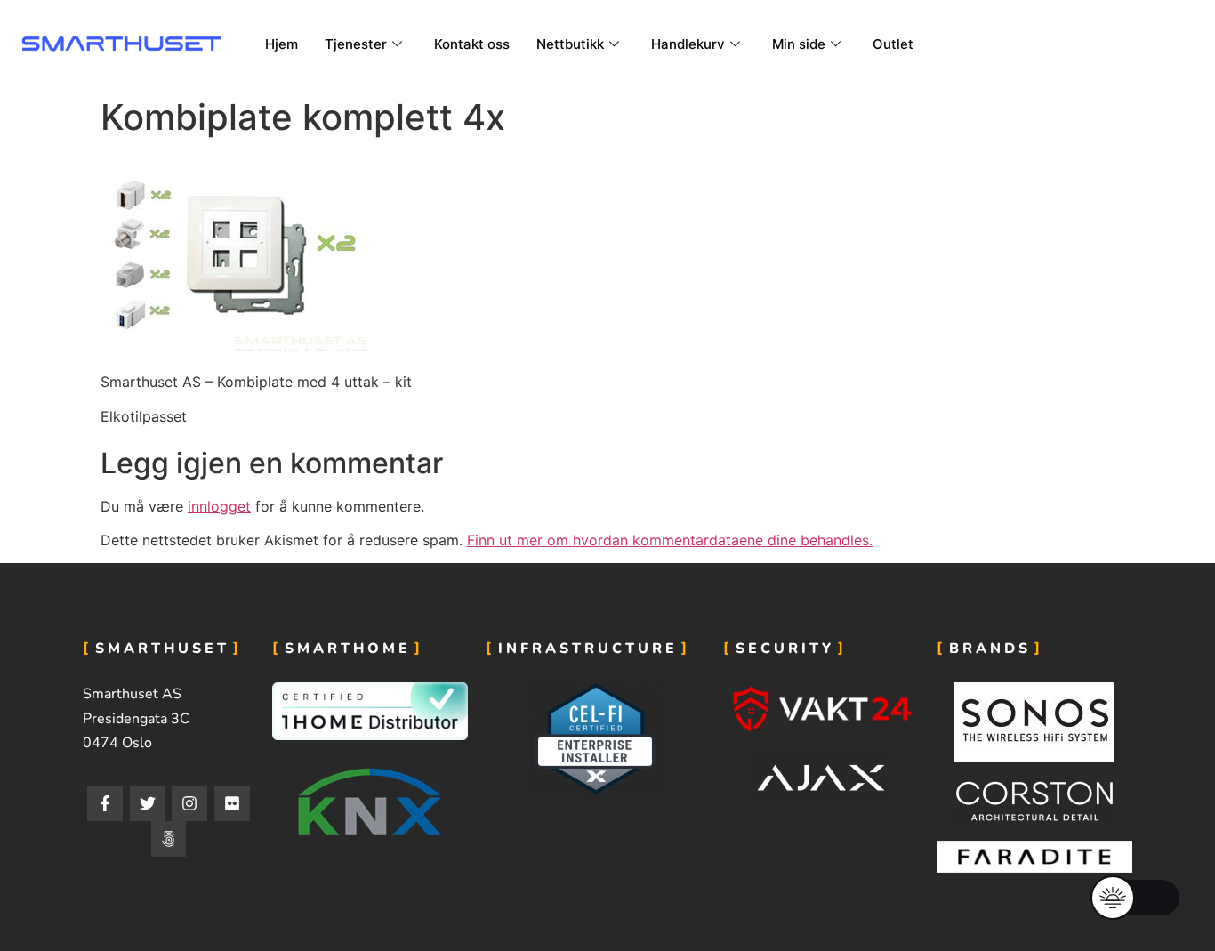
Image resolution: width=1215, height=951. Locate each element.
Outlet (893, 44)
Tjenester (356, 44)
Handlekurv (688, 44)
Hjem (281, 44)
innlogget (219, 506)
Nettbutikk (570, 44)
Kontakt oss (472, 44)
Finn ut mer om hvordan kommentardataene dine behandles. (670, 540)
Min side (798, 44)
